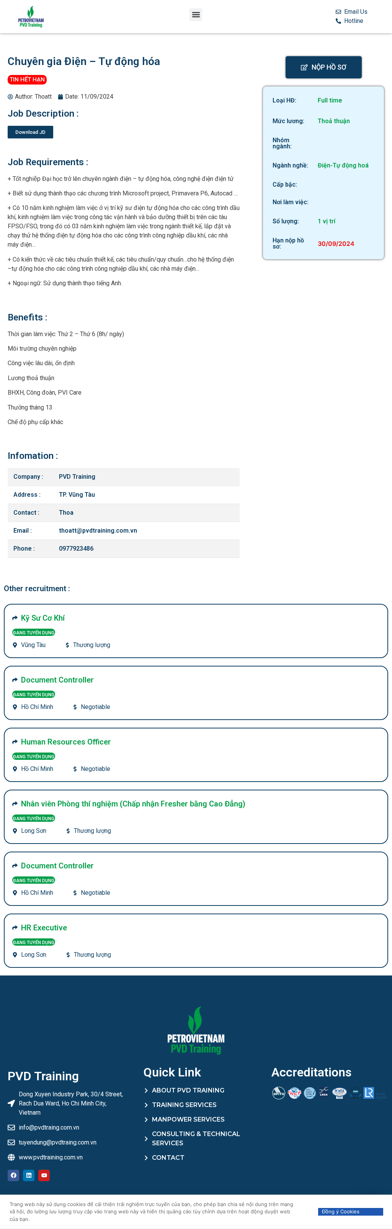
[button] (195, 14)
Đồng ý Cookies (340, 1211)
